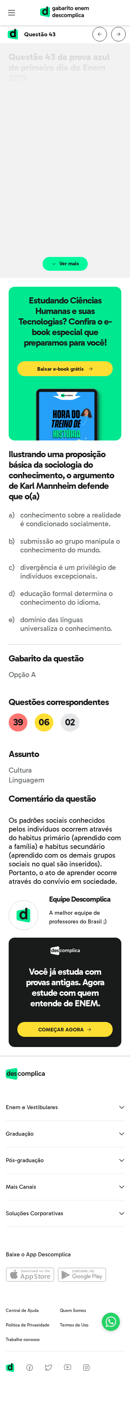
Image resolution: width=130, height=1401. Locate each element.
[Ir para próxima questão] (118, 34)
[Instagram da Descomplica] (86, 1368)
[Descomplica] (25, 1077)
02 (70, 722)
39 (18, 722)
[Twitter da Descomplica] (48, 1368)
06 (44, 722)
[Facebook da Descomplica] (29, 1368)
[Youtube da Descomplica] (67, 1368)
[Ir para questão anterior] (99, 34)
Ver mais (69, 264)
